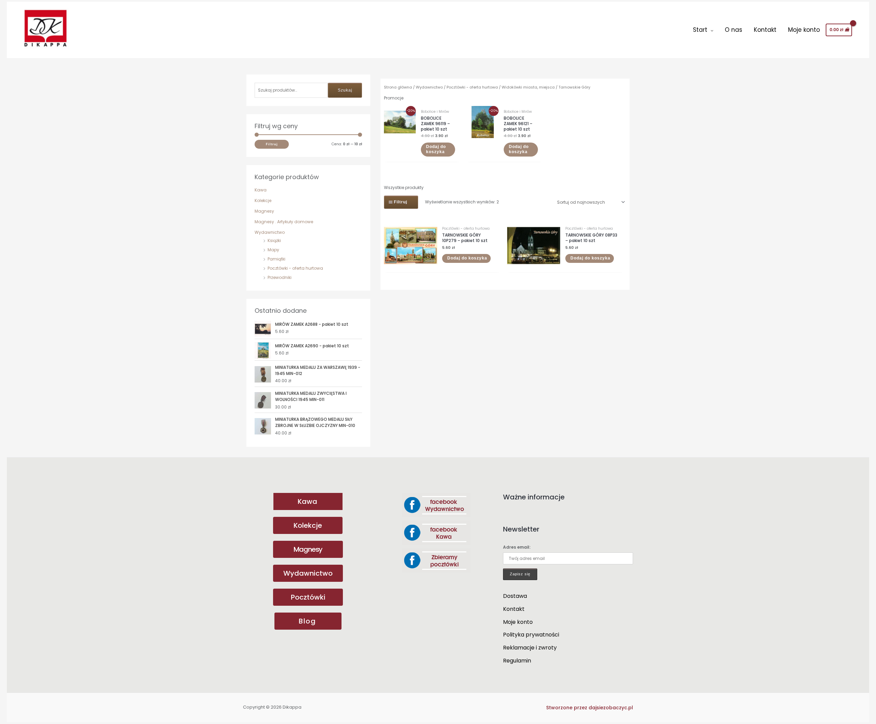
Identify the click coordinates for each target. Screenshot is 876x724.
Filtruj (272, 144)
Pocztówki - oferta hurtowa (295, 268)
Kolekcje (263, 200)
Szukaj (345, 90)
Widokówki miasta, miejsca (528, 87)
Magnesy (264, 211)
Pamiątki (276, 259)
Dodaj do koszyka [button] (436, 149)
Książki (274, 240)
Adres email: (516, 547)
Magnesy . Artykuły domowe (284, 222)
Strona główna (398, 87)
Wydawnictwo (270, 232)
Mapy (273, 250)
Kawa (261, 190)
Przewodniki (280, 277)
